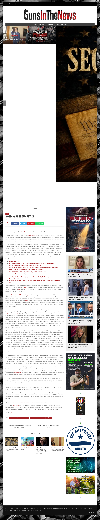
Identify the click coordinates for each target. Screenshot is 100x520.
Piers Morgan (41, 348)
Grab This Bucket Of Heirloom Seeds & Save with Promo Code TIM (27, 271)
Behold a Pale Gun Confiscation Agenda (27, 448)
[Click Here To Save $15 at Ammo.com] (80, 406)
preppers (28, 310)
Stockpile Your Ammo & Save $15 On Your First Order (23, 275)
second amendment (40, 417)
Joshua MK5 (16, 405)
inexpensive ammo (55, 310)
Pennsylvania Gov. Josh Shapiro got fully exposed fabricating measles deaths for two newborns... (80, 322)
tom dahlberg (49, 417)
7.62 (19, 289)
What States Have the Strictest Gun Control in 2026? (17, 39)
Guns (10, 211)
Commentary (17, 35)
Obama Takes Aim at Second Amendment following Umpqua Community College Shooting (57, 449)
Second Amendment (32, 235)
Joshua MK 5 (23, 231)
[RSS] (9, 4)
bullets (26, 300)
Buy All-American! (14, 261)
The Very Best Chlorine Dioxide (17, 279)
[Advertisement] (50, 195)
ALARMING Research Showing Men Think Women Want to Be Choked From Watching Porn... (80, 346)
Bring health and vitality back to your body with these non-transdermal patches (31, 263)
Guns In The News (11, 219)
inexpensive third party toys (27, 402)
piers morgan (26, 417)
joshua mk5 (11, 417)
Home (6, 211)
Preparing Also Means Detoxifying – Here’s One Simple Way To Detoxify (29, 277)
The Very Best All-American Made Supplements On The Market (26, 269)
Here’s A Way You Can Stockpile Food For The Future (23, 273)
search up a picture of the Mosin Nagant (19, 295)
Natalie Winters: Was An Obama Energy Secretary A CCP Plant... (79, 275)
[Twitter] (12, 4)
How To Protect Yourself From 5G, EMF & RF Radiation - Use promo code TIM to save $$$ (33, 267)
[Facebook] (6, 4)
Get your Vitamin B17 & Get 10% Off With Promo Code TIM (25, 265)
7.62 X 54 (26, 287)
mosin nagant (18, 417)
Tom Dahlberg (14, 413)
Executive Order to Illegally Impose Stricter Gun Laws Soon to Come (11, 449)
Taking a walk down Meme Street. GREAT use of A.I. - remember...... (80, 298)
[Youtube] (15, 4)
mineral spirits (17, 372)
